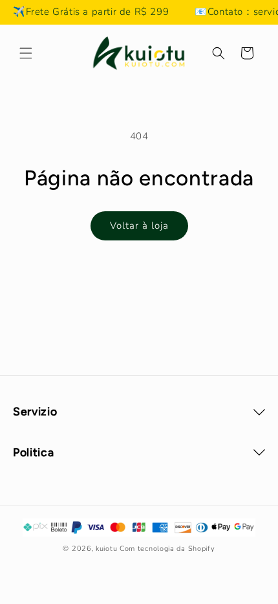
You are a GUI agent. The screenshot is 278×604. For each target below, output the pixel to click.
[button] (26, 53)
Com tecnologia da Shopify (167, 548)
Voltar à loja (139, 225)
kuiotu (106, 548)
